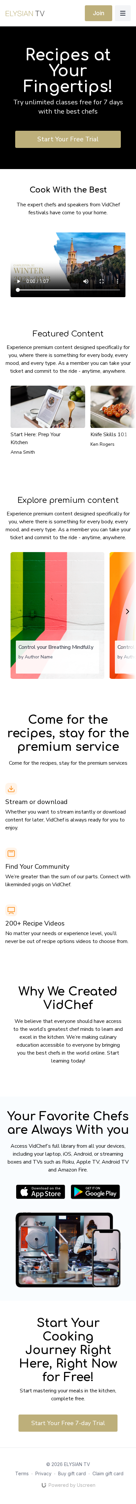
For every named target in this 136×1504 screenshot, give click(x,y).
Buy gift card (72, 1473)
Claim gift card (107, 1473)
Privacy (43, 1473)
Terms (22, 1473)
